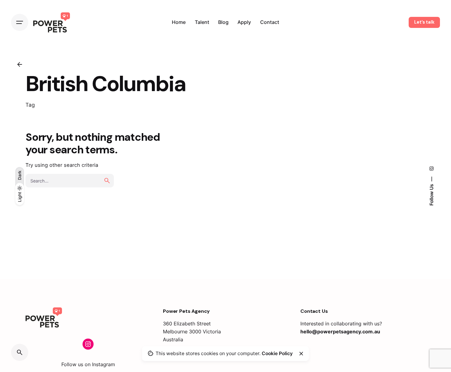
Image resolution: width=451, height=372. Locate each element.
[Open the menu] (19, 22)
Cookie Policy (277, 353)
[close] (301, 353)
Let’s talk (424, 22)
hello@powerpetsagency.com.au (340, 331)
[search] (107, 180)
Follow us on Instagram (88, 364)
